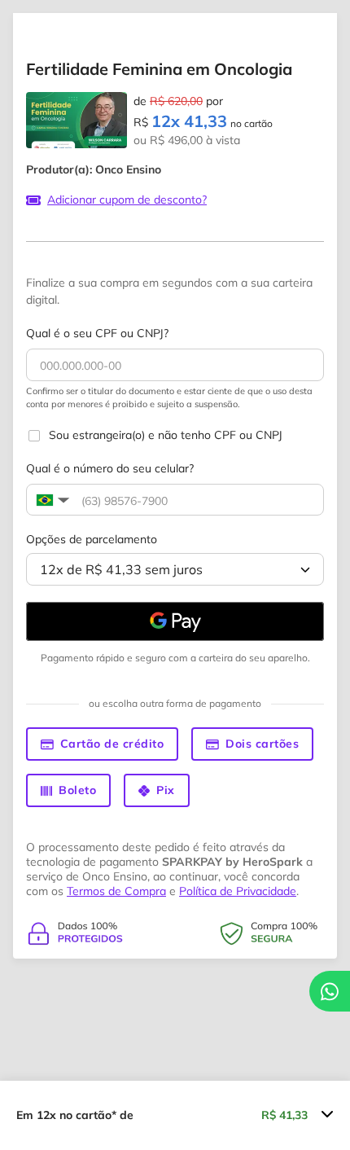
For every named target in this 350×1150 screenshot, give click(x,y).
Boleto (77, 790)
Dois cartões (262, 743)
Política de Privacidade (237, 891)
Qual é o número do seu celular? (110, 468)
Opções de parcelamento (91, 539)
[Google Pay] (175, 621)
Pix (165, 790)
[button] (51, 500)
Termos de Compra (116, 891)
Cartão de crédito (112, 743)
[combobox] (175, 569)
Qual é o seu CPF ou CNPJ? (97, 333)
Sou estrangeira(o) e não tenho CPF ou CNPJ (165, 435)
